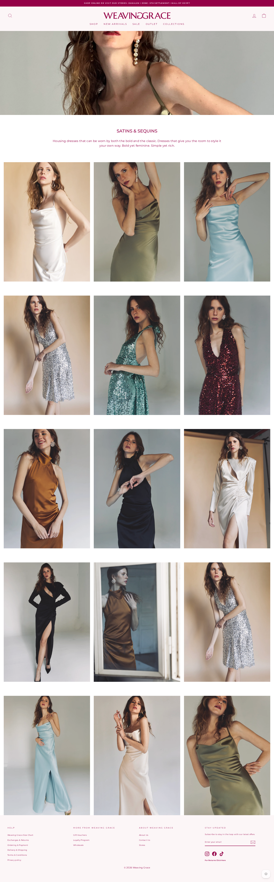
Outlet (152, 24)
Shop (94, 24)
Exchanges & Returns (18, 840)
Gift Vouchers (80, 835)
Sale (136, 24)
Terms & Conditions (17, 855)
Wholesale (78, 845)
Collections (173, 24)
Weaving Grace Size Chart (20, 835)
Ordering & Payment (17, 845)
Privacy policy (14, 860)
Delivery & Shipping (17, 850)
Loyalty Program (81, 840)
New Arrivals (115, 24)
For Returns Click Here (215, 860)
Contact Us (144, 840)
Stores (142, 845)
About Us (143, 835)
